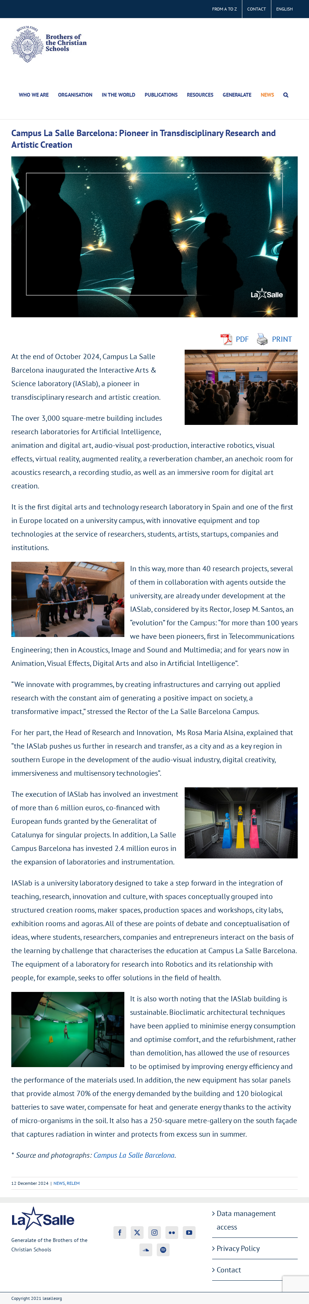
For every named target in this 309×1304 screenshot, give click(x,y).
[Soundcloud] (145, 1249)
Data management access (246, 1220)
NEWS (59, 1183)
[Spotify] (163, 1249)
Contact (229, 1270)
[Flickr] (171, 1232)
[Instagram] (154, 1232)
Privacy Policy (238, 1248)
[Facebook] (119, 1232)
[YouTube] (189, 1232)
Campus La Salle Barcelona (133, 1155)
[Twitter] (137, 1232)
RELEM (73, 1183)
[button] (285, 94)
